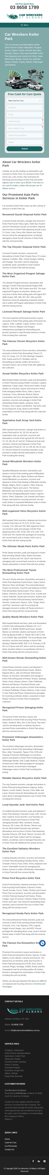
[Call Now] (42, 943)
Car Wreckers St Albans (27, 1168)
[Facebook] (33, 1161)
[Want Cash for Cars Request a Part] (25, 100)
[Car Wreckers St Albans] (24, 16)
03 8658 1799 (24, 7)
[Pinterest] (44, 1161)
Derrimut (38, 984)
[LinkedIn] (38, 1161)
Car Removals (11, 1146)
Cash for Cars (10, 1143)
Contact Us (9, 1149)
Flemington (7, 987)
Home (7, 1139)
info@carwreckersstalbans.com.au (25, 1030)
